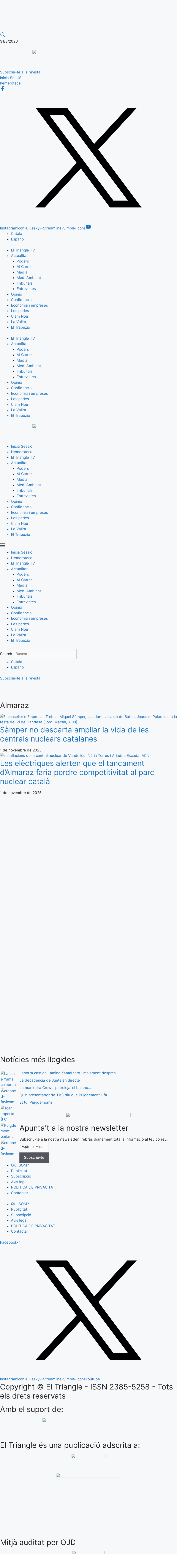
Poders (23, 261)
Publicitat (19, 1171)
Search (6, 654)
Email (24, 1147)
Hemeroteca (21, 452)
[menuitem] (16, 233)
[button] (88, 546)
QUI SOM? (20, 1165)
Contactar (19, 1193)
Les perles (20, 311)
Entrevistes (26, 288)
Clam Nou (19, 316)
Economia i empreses (29, 305)
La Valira (18, 322)
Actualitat (19, 255)
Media (22, 272)
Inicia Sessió (21, 446)
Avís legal (19, 1182)
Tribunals (25, 283)
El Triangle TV (23, 250)
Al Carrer (24, 266)
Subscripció (21, 1176)
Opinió (16, 294)
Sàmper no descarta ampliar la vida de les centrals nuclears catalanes (74, 734)
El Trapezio (20, 327)
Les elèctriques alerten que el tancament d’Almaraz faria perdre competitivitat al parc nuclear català (77, 772)
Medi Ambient (29, 277)
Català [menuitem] (16, 233)
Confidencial (22, 300)
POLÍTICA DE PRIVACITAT (33, 1187)
